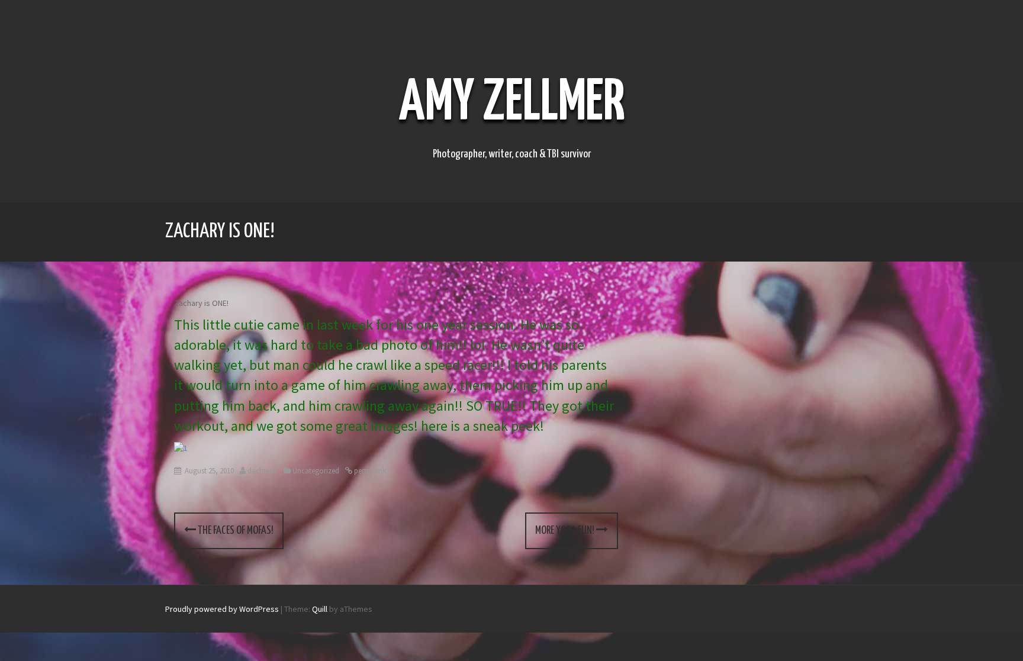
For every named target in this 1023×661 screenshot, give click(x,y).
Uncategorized (315, 471)
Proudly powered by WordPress (222, 609)
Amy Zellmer (511, 103)
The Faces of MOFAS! (235, 530)
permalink (369, 471)
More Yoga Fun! (565, 530)
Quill (319, 609)
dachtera (261, 471)
